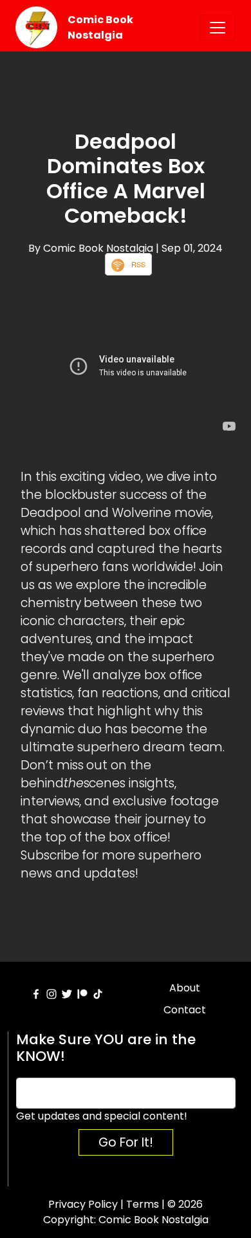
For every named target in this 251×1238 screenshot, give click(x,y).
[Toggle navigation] (218, 28)
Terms (142, 1204)
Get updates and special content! (101, 1116)
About (184, 987)
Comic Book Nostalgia (100, 27)
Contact (184, 1009)
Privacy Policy (83, 1204)
